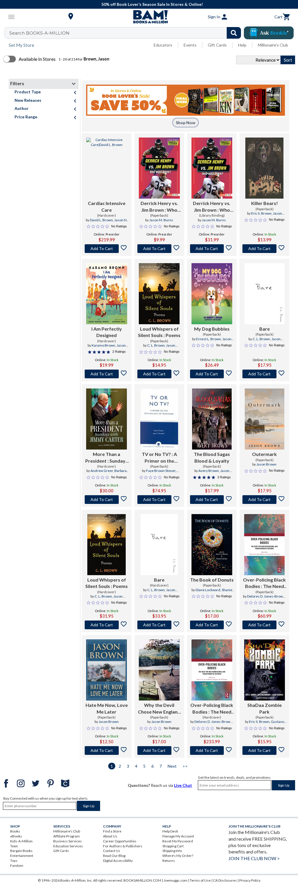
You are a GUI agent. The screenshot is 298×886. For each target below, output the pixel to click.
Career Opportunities (119, 841)
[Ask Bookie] (269, 32)
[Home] (149, 17)
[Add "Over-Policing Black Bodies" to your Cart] (264, 625)
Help (242, 44)
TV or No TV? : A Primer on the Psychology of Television (159, 457)
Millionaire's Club (273, 44)
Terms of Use (200, 880)
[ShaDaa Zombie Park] (264, 670)
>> (185, 766)
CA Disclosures (225, 880)
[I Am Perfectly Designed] (107, 294)
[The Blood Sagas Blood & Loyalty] (212, 419)
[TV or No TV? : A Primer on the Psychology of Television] (159, 419)
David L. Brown (101, 220)
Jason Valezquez (218, 341)
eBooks (16, 836)
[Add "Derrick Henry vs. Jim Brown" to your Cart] (159, 248)
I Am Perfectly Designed (106, 332)
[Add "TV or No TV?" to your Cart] (159, 499)
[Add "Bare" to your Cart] (264, 374)
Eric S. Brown (261, 213)
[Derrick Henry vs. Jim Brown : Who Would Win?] (159, 168)
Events (190, 44)
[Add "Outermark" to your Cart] (264, 499)
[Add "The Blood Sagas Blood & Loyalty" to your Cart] (212, 499)
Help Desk (170, 831)
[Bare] (264, 294)
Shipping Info (172, 850)
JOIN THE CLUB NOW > (254, 858)
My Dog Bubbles (212, 328)
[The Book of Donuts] (212, 545)
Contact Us (111, 850)
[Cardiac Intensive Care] (107, 168)
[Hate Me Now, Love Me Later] (106, 670)
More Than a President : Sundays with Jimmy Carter (106, 457)
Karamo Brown (103, 345)
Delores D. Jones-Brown (266, 596)
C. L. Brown (156, 345)
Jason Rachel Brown (107, 347)
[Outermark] (264, 419)
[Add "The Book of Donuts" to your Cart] (212, 625)
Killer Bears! (264, 203)
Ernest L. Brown (208, 339)
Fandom (16, 865)
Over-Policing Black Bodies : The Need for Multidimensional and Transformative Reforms (264, 583)
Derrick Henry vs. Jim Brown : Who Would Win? (159, 206)
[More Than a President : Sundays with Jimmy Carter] (106, 419)
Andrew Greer (102, 470)
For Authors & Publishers (122, 846)
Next (172, 766)
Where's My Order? (177, 855)
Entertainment (21, 855)
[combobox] (126, 32)
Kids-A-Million (21, 841)
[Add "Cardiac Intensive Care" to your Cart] (107, 248)
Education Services (68, 846)
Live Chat (183, 785)
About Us (110, 836)
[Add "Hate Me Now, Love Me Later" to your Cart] (107, 750)
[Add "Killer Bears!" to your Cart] (264, 248)
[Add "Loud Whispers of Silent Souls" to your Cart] (159, 374)
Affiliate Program (66, 836)
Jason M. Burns (161, 220)
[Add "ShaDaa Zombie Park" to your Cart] (264, 750)
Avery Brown (208, 470)
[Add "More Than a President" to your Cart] (107, 499)
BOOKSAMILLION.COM (142, 880)
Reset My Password (177, 841)
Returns (168, 860)
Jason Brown (266, 464)
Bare (264, 328)
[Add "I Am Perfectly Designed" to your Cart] (107, 374)
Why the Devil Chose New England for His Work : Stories (159, 708)
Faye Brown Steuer (160, 470)
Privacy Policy (249, 880)
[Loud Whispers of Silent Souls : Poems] (159, 294)
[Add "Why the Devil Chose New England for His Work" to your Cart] (159, 750)
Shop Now (185, 122)
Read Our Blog (114, 855)
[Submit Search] (234, 33)
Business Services (67, 841)
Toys (13, 860)
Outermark (264, 454)
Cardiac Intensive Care (106, 206)
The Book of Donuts (212, 579)
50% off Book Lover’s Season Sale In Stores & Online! (152, 4)
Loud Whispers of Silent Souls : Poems (159, 332)
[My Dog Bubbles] (212, 294)
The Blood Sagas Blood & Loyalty (212, 457)
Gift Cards (217, 44)
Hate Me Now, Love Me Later (107, 708)
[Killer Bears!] (264, 168)
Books (15, 831)
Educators (163, 44)
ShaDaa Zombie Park (264, 708)
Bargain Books (21, 850)
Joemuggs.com (175, 880)
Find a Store (112, 831)
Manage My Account (178, 836)
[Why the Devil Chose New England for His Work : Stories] (159, 670)
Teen (14, 846)
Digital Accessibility (118, 860)
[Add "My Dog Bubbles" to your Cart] (212, 374)
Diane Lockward (208, 590)
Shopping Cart (173, 846)
